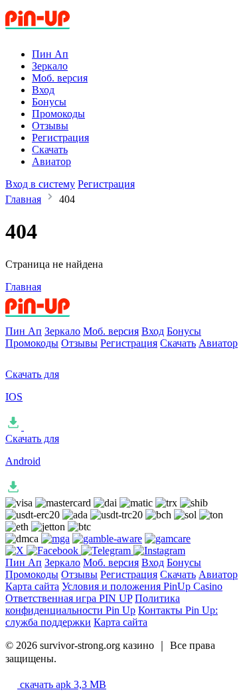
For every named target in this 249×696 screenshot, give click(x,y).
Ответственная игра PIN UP (68, 598)
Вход (43, 89)
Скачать (50, 149)
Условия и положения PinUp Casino (142, 586)
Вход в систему (40, 184)
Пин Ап (50, 54)
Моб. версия (60, 78)
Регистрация (60, 137)
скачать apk (61, 684)
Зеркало (50, 66)
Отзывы (50, 125)
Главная (23, 199)
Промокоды (58, 113)
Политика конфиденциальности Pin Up (92, 604)
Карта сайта (32, 586)
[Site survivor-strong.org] (60, 31)
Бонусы (49, 101)
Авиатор (51, 161)
